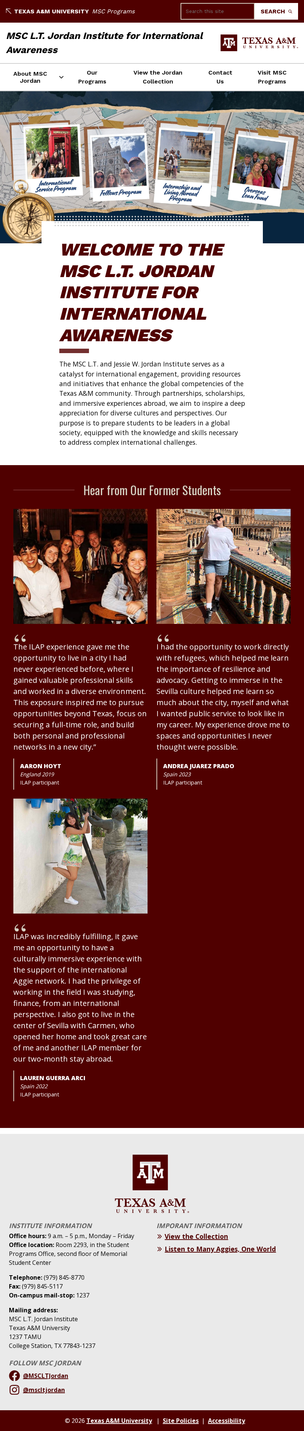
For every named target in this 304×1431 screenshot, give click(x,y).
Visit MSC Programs (272, 77)
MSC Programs (113, 11)
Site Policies (181, 1421)
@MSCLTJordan (45, 1376)
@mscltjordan (44, 1390)
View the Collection (196, 1236)
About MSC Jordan (30, 77)
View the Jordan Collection (157, 77)
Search (274, 11)
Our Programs (92, 77)
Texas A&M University (51, 11)
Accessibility (226, 1421)
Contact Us (220, 77)
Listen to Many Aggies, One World (220, 1248)
